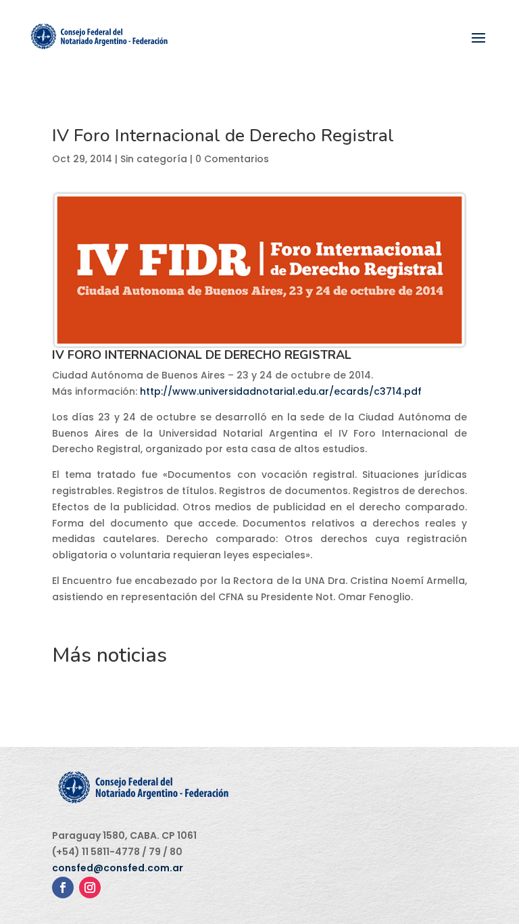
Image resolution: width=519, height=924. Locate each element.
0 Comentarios (232, 159)
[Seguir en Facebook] (63, 887)
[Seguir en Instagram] (90, 887)
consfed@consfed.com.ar (117, 868)
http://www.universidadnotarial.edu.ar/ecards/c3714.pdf (281, 391)
